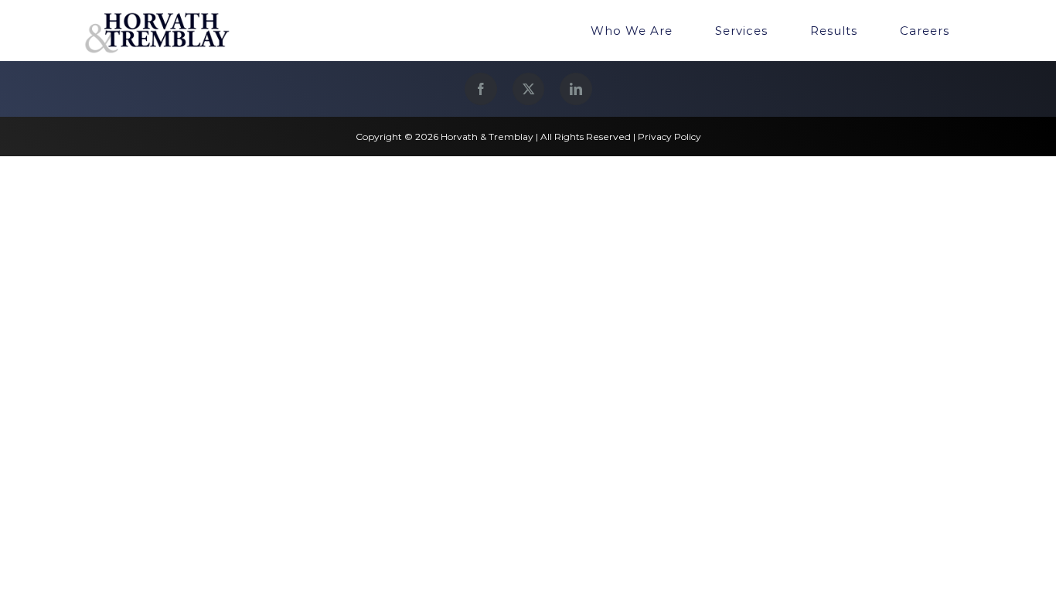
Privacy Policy (669, 136)
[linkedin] (576, 89)
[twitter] (528, 89)
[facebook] (481, 89)
